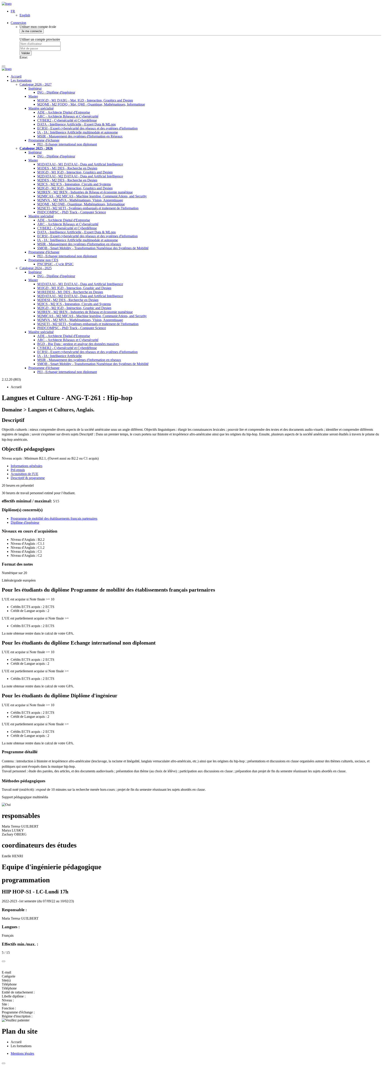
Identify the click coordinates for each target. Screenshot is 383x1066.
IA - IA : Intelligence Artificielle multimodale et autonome (77, 132)
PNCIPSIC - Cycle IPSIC (55, 264)
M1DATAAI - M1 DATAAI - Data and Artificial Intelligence (80, 164)
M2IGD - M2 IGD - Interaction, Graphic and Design (74, 308)
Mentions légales (22, 1053)
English (25, 15)
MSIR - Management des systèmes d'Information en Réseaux (80, 136)
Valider (25, 53)
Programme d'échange (43, 140)
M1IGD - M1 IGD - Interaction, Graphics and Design (75, 172)
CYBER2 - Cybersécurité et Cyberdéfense (67, 120)
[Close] (3, 961)
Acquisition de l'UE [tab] (24, 474)
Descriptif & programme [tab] (28, 478)
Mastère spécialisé (41, 108)
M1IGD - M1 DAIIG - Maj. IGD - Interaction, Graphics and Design (85, 100)
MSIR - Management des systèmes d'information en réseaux (79, 244)
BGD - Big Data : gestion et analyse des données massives (78, 344)
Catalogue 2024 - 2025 (36, 268)
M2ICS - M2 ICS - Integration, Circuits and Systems (74, 184)
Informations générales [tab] (26, 466)
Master (33, 96)
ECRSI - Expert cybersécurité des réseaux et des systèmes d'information (87, 128)
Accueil (16, 76)
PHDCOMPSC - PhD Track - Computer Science (71, 212)
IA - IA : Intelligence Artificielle (59, 356)
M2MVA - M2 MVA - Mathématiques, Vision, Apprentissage (80, 200)
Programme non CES (43, 260)
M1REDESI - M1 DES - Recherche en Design (70, 292)
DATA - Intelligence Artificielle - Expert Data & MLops (76, 124)
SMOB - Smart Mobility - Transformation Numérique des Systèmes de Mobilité (93, 248)
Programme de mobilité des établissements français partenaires (54, 518)
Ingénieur (35, 88)
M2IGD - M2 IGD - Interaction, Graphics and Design (75, 188)
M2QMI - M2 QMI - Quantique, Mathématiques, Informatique (81, 204)
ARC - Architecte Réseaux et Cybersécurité (67, 116)
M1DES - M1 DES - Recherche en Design (67, 168)
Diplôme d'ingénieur (25, 522)
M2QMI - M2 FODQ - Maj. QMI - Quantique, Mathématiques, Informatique (91, 104)
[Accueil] (7, 4)
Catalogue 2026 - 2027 (36, 84)
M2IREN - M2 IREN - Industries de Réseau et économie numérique (85, 192)
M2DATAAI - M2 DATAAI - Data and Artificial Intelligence (80, 176)
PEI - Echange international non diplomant (67, 144)
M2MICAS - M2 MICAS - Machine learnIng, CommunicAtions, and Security (92, 196)
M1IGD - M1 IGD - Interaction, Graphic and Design (74, 288)
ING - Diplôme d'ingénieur (56, 92)
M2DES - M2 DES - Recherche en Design (67, 180)
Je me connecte (31, 31)
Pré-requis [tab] (18, 470)
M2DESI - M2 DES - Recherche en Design (67, 300)
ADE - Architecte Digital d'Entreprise (63, 112)
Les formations (21, 80)
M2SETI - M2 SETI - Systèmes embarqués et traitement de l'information (88, 208)
